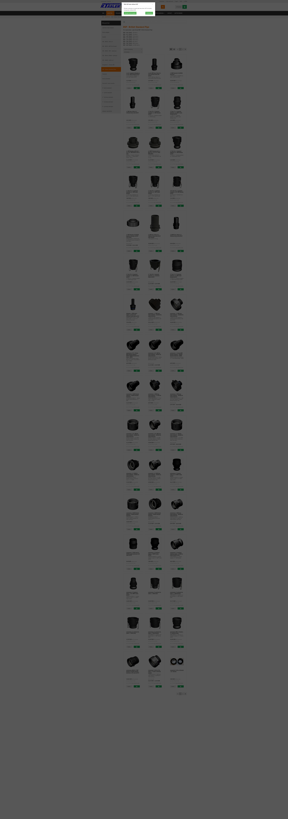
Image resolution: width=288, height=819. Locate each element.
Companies (149, 13)
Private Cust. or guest (130, 13)
